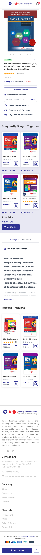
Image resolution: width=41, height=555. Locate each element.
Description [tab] (14, 240)
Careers (5, 501)
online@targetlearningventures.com (20, 476)
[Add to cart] (16, 163)
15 (18, 472)
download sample (20, 90)
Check (33, 99)
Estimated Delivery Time (16, 95)
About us (6, 489)
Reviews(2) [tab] (26, 240)
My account (7, 515)
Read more (8, 299)
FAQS (4, 519)
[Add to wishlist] (36, 550)
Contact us (7, 493)
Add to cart (10, 170)
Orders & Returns (10, 527)
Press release (8, 497)
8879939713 (10, 472)
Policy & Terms (8, 523)
